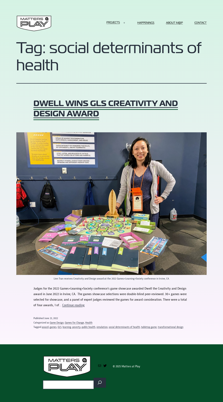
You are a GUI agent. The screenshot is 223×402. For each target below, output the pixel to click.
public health (88, 327)
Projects (113, 22)
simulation (102, 327)
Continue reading (73, 305)
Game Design (57, 322)
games (53, 327)
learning (67, 327)
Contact (200, 22)
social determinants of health (124, 327)
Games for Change (74, 322)
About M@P (174, 22)
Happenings (145, 22)
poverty (76, 327)
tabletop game (149, 327)
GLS (59, 327)
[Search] (100, 383)
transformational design (170, 327)
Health (88, 322)
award (45, 327)
